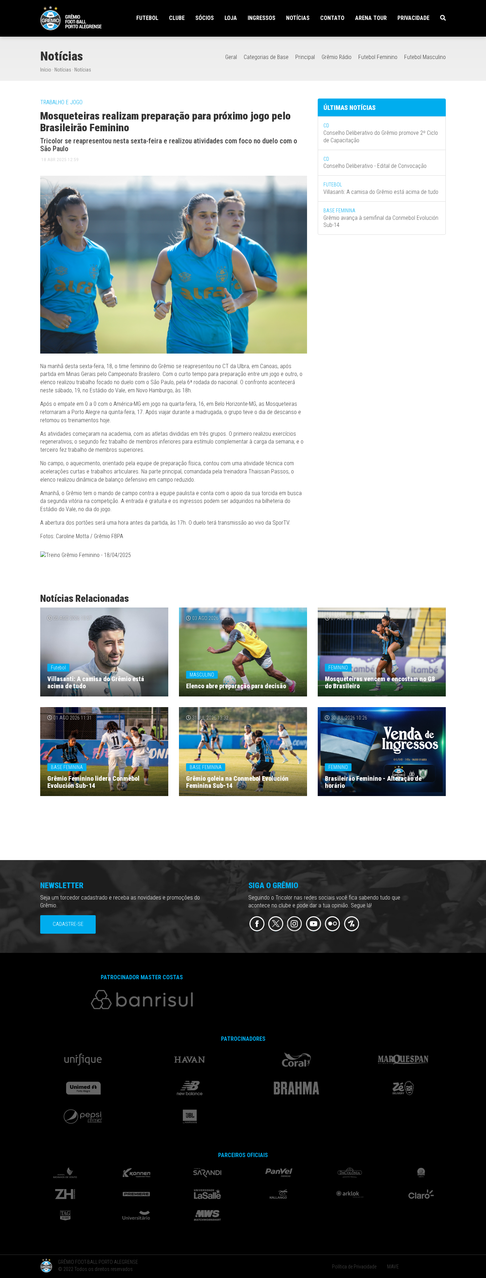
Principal (305, 57)
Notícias (298, 18)
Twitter (276, 924)
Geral (231, 57)
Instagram (294, 924)
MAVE (393, 1266)
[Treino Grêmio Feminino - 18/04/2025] (85, 556)
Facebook (257, 924)
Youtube (313, 924)
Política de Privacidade (354, 1266)
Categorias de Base (266, 57)
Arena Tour (371, 18)
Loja (230, 18)
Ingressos (261, 18)
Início (45, 70)
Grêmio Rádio (337, 57)
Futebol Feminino (377, 57)
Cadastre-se (68, 924)
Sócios (204, 18)
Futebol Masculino (425, 57)
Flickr (332, 924)
